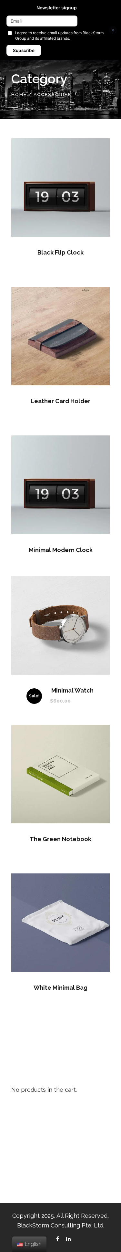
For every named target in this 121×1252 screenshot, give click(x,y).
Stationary (23, 1169)
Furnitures (23, 1156)
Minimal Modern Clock (61, 550)
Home (19, 94)
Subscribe (24, 50)
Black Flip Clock (60, 252)
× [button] (113, 30)
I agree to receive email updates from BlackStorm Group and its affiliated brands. (59, 35)
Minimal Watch (72, 690)
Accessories (25, 1131)
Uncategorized (28, 1182)
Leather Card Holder (60, 401)
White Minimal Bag (60, 987)
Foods (18, 1144)
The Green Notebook (60, 839)
